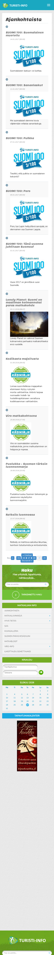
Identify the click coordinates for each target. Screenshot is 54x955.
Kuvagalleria (11, 631)
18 (34, 558)
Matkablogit (10, 641)
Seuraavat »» (27, 560)
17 (29, 558)
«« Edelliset (27, 555)
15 (18, 558)
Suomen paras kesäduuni (17, 636)
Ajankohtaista (11, 611)
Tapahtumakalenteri (27, 715)
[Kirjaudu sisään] (41, 672)
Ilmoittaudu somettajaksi (17, 652)
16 (24, 558)
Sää (6, 626)
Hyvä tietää (10, 621)
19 (39, 558)
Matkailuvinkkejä (13, 616)
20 (44, 558)
